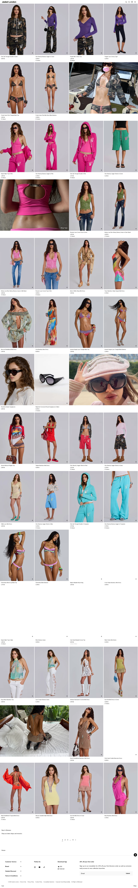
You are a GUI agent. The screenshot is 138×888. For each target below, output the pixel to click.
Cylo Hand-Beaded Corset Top (77, 640)
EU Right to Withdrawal (77, 881)
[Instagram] (35, 867)
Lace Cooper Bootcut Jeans (42, 699)
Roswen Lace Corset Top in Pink (44, 291)
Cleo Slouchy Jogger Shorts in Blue (44, 524)
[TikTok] (44, 867)
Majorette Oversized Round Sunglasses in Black (47, 406)
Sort (3, 886)
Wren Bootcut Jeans (41, 640)
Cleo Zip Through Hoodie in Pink (78, 173)
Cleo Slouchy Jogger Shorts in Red (78, 465)
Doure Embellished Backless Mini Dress (80, 758)
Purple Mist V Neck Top (76, 56)
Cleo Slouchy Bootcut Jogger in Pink (44, 173)
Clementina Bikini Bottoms (42, 582)
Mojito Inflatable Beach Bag (76, 582)
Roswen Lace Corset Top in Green (78, 232)
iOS (61, 866)
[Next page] (75, 840)
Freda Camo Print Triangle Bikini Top (10, 115)
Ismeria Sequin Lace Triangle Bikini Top (79, 349)
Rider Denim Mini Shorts (110, 640)
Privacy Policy (31, 881)
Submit (128, 873)
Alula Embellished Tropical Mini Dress (10, 815)
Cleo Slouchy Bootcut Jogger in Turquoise (115, 524)
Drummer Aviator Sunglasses (8, 406)
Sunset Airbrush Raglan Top (8, 465)
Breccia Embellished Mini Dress (8, 349)
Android (61, 869)
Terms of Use (23, 881)
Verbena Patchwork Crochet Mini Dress (80, 699)
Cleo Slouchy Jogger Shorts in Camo (114, 465)
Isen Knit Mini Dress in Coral (77, 815)
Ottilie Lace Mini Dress (6, 524)
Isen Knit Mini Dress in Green (112, 699)
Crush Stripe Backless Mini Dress (113, 582)
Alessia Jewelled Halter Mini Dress (44, 815)
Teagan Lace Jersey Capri (111, 56)
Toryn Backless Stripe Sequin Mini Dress (115, 291)
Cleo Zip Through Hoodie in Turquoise (79, 524)
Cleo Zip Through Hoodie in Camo (9, 56)
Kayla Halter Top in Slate (7, 640)
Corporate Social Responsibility (63, 881)
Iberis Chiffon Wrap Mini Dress (77, 291)
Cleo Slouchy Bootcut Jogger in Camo (45, 56)
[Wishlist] (129, 2)
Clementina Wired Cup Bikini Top (9, 582)
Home (3, 850)
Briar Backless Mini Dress (111, 815)
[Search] (126, 2)
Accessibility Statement (49, 881)
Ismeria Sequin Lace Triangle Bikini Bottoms (115, 349)
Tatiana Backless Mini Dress (43, 465)
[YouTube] (39, 867)
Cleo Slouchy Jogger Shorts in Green (114, 173)
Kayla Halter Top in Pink (7, 173)
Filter (135, 886)
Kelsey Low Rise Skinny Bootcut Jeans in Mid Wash (13, 291)
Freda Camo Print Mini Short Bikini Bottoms (46, 115)
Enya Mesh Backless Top (7, 699)
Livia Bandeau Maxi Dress (42, 349)
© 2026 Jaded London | (14, 881)
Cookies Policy (38, 881)
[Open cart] (132, 2)
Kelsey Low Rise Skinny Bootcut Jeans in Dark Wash (118, 232)
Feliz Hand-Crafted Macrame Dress (113, 758)
